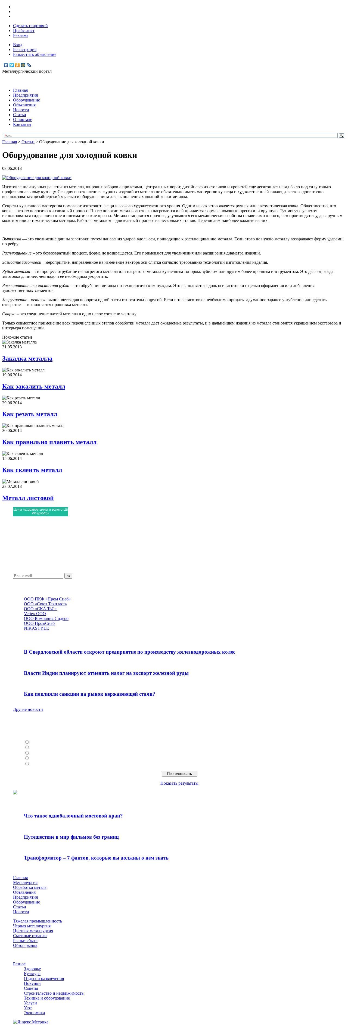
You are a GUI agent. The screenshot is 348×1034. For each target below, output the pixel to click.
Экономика (34, 1012)
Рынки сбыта (25, 940)
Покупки (32, 983)
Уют (28, 1008)
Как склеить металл (32, 469)
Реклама (20, 35)
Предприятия (25, 95)
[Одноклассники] (17, 65)
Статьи (19, 114)
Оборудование (26, 100)
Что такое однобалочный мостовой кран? (73, 816)
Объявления (24, 105)
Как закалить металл (33, 386)
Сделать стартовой (30, 25)
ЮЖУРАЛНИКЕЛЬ (49, 747)
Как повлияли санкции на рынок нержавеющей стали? (89, 694)
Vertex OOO (35, 613)
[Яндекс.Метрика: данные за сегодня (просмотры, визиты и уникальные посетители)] (30, 1022)
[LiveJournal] (29, 65)
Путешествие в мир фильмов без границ (71, 837)
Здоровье (32, 968)
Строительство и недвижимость (53, 993)
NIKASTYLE (36, 628)
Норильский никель (49, 758)
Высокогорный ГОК (50, 764)
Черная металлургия (32, 926)
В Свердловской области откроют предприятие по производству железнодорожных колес (129, 652)
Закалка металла (27, 358)
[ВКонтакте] (6, 65)
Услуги (30, 1003)
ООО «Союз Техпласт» (45, 604)
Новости (21, 109)
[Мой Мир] (23, 65)
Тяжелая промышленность (37, 921)
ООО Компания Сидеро (46, 618)
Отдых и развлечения (44, 978)
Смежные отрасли (30, 935)
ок (68, 576)
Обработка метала (29, 887)
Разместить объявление (34, 54)
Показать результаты (179, 783)
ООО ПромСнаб (39, 623)
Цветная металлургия (33, 930)
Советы (31, 988)
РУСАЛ (38, 742)
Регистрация (24, 49)
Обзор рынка (25, 945)
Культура (32, 973)
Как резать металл (29, 414)
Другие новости (28, 709)
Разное (19, 964)
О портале (22, 119)
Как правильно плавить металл (49, 442)
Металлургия (25, 882)
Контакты (22, 124)
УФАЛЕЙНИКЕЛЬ (49, 753)
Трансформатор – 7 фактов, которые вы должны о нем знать (96, 858)
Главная (20, 90)
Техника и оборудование (47, 998)
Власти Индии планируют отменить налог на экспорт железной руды (106, 673)
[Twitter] (12, 65)
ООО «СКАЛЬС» (40, 608)
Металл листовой (28, 497)
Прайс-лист (24, 30)
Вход (17, 44)
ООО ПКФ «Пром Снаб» (47, 599)
